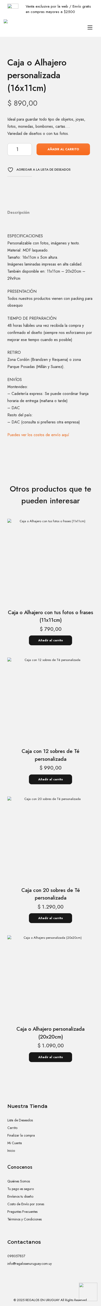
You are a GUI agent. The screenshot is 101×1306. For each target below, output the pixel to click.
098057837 (16, 1256)
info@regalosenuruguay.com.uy (29, 1263)
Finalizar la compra (21, 1135)
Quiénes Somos (18, 1181)
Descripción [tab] (18, 212)
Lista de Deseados (20, 1120)
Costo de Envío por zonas (25, 1204)
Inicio (11, 1150)
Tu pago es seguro (20, 1188)
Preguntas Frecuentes (22, 1211)
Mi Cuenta (14, 1143)
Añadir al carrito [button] (50, 640)
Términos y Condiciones (24, 1219)
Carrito (12, 1127)
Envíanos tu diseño (20, 1196)
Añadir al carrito (63, 149)
